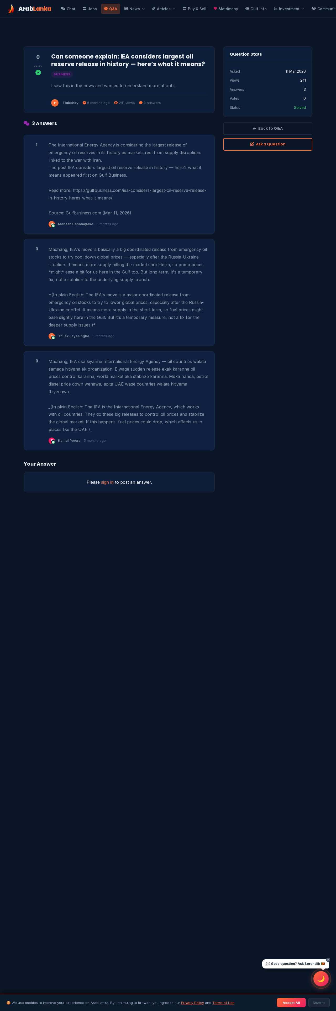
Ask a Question (271, 144)
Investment (289, 9)
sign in (107, 482)
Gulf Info (258, 9)
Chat (71, 9)
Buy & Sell (197, 9)
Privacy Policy (192, 1003)
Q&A (113, 9)
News (134, 9)
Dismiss (319, 1003)
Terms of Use (223, 1003)
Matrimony (228, 9)
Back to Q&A (270, 128)
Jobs (92, 9)
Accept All (291, 1003)
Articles (164, 9)
